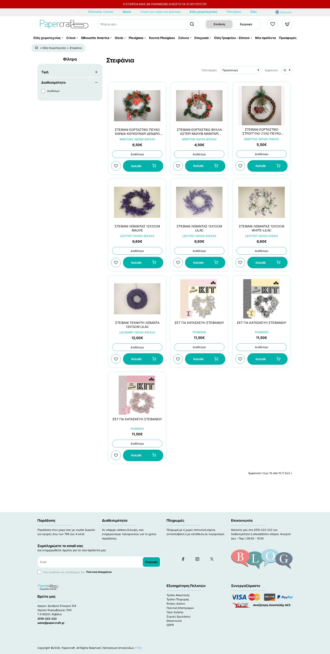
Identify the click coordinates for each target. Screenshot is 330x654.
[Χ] (211, 559)
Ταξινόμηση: (209, 70)
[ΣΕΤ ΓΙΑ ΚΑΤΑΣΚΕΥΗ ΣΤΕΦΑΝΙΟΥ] (199, 299)
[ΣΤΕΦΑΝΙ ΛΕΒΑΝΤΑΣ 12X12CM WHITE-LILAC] (261, 202)
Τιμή (45, 72)
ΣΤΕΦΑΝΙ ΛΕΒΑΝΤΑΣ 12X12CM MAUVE (137, 228)
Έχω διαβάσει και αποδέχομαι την (77, 571)
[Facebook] (183, 559)
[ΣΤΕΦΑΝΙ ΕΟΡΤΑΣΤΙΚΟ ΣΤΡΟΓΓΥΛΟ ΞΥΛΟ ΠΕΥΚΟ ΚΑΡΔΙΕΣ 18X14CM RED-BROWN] (261, 105)
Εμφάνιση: (271, 70)
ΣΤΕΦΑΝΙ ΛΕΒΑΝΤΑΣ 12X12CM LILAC (199, 228)
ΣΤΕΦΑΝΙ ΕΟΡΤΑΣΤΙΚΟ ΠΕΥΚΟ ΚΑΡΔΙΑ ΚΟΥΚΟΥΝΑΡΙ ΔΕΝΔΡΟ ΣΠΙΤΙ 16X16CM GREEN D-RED (137, 132)
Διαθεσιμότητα (53, 82)
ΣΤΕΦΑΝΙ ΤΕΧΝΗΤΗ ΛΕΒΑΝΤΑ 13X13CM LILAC (137, 325)
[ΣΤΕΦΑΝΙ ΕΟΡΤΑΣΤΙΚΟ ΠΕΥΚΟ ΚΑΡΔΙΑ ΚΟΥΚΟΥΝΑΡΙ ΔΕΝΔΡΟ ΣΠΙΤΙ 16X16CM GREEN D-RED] (137, 105)
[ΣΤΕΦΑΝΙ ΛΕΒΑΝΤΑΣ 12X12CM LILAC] (199, 202)
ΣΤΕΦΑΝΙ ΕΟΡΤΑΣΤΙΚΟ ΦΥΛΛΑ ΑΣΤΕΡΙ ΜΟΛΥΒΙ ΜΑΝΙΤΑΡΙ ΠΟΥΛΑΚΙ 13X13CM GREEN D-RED (199, 132)
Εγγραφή (246, 24)
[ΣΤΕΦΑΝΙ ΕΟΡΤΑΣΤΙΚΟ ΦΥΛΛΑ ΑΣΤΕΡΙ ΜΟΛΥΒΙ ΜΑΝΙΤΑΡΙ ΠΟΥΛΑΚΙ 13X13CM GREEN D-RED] (199, 105)
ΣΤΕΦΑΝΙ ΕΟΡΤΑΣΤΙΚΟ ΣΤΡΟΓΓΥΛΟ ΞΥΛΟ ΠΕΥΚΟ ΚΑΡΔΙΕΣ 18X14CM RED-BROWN (261, 132)
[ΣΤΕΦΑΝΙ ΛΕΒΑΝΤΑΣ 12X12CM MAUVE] (137, 202)
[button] (143, 166)
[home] (37, 47)
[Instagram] (197, 559)
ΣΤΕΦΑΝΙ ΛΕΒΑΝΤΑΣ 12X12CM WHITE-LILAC (261, 228)
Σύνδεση (219, 24)
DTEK (138, 647)
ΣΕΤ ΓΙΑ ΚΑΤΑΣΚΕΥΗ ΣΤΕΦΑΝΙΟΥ (199, 322)
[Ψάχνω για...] (192, 24)
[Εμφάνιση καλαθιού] (287, 24)
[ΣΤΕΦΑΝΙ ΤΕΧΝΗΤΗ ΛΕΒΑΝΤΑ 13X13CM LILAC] (137, 299)
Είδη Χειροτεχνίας (54, 47)
